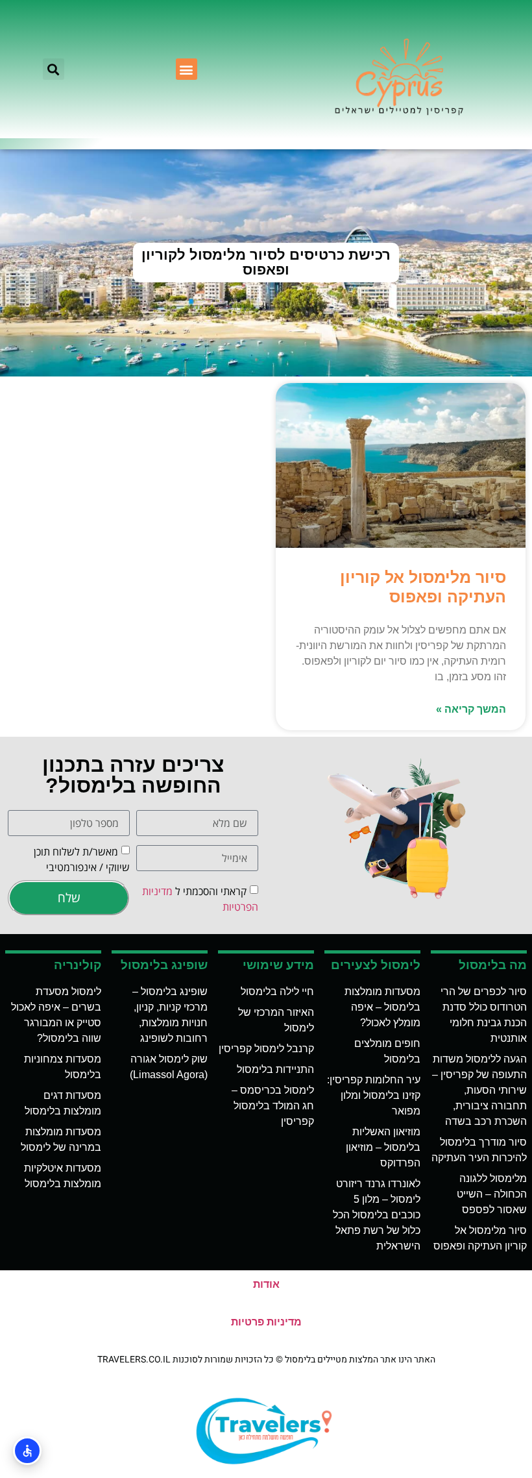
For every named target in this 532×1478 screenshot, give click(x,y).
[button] (186, 69)
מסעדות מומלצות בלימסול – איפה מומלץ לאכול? (382, 1007)
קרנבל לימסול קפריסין (266, 1048)
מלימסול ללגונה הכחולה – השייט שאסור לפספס (492, 1194)
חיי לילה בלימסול (277, 991)
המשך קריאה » (471, 709)
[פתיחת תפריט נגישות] (27, 1450)
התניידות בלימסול (275, 1069)
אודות (266, 1284)
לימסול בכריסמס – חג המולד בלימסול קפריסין (273, 1106)
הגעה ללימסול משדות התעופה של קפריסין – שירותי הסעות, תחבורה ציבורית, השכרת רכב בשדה (479, 1090)
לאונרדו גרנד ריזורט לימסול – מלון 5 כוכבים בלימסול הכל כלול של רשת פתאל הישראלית (376, 1214)
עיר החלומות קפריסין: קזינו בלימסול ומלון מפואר (373, 1095)
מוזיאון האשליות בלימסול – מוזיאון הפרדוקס (383, 1147)
